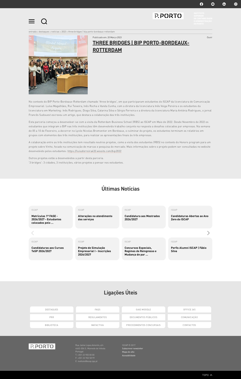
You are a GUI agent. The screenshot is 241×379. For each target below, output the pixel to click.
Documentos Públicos (143, 317)
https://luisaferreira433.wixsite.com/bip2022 (94, 151)
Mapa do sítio (128, 351)
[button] (208, 233)
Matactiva (97, 324)
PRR (51, 317)
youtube (212, 4)
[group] (51, 217)
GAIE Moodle (143, 309)
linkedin (224, 4)
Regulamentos (97, 317)
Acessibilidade (128, 355)
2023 (63, 31)
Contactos (189, 324)
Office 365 (189, 309)
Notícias (55, 31)
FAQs (97, 309)
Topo (205, 375)
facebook (201, 4)
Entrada (33, 31)
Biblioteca (51, 324)
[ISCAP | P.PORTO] (182, 18)
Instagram (235, 4)
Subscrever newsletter (132, 348)
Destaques (44, 31)
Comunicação (189, 317)
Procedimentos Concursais (143, 324)
